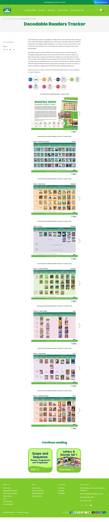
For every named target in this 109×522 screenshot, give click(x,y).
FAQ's (5, 499)
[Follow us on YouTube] (91, 505)
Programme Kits (37, 496)
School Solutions (62, 10)
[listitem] (6, 49)
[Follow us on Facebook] (82, 505)
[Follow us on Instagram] (86, 505)
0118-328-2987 (89, 497)
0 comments (9, 42)
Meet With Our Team (77, 10)
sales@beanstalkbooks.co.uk (93, 494)
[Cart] (100, 10)
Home (5, 19)
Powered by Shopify (22, 512)
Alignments (51, 10)
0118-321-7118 (87, 501)
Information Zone (13, 19)
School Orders (36, 488)
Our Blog (61, 491)
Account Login (7, 501)
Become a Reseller (38, 491)
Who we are (7, 488)
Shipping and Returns (10, 491)
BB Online (42, 10)
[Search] (93, 10)
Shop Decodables (30, 10)
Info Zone (61, 488)
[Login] (96, 10)
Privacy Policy (7, 496)
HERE (67, 94)
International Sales (38, 493)
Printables (61, 493)
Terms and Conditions (10, 493)
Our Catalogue (8, 504)
